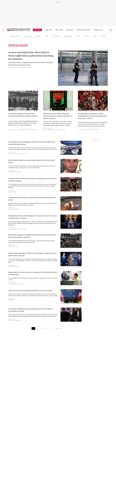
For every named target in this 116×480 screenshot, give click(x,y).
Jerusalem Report (15, 36)
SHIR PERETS (13, 320)
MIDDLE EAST (69, 30)
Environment (56, 36)
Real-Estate (27, 36)
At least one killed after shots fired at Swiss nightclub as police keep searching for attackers (30, 55)
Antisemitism (68, 36)
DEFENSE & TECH (98, 30)
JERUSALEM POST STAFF (26, 67)
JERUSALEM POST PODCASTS (17, 284)
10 (56, 328)
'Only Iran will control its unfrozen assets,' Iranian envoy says (30, 290)
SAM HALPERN (13, 191)
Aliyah (95, 36)
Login (110, 30)
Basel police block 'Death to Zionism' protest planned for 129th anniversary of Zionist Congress (57, 116)
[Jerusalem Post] (17, 30)
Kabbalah (38, 36)
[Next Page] (60, 328)
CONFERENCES (37, 30)
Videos (78, 36)
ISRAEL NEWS (48, 30)
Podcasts (86, 36)
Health (47, 36)
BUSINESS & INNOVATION (84, 30)
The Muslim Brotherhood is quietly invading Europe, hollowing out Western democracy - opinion (92, 116)
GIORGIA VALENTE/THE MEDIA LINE (18, 229)
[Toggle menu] (3, 30)
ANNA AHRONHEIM (14, 209)
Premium (103, 36)
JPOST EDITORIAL (14, 246)
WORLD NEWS (59, 30)
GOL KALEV (35, 129)
